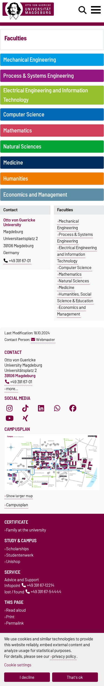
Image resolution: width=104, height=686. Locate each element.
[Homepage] (32, 11)
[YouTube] (9, 418)
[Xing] (25, 418)
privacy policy (64, 656)
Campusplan (17, 504)
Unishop (13, 561)
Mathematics (17, 130)
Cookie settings (17, 664)
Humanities (15, 178)
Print (10, 617)
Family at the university (26, 530)
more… (12, 388)
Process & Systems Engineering (38, 75)
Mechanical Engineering (29, 59)
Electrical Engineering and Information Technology (45, 95)
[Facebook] (73, 408)
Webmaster (45, 339)
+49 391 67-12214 (40, 585)
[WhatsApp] (57, 408)
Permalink (15, 623)
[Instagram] (9, 408)
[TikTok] (25, 408)
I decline (27, 677)
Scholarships (17, 549)
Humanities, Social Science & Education (75, 297)
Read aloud (16, 610)
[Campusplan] (52, 489)
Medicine (13, 162)
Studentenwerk (20, 555)
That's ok (75, 677)
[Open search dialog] (82, 10)
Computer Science (23, 114)
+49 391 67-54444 (46, 592)
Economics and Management (35, 194)
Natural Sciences (22, 146)
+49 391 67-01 (20, 260)
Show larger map (19, 496)
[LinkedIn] (41, 408)
